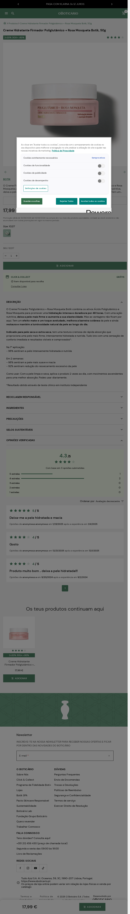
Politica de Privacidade (63, 151)
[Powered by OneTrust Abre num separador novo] (98, 211)
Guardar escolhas (31, 201)
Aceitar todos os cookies (93, 201)
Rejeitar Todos (67, 201)
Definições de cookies (35, 188)
